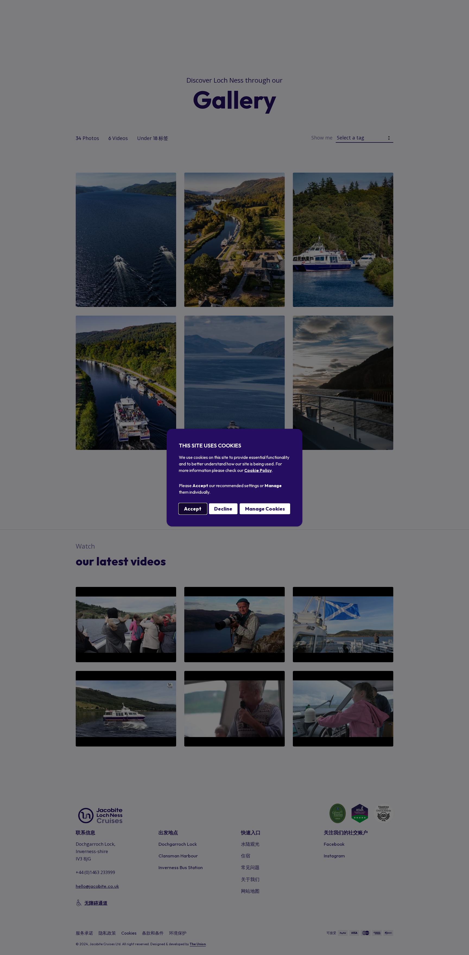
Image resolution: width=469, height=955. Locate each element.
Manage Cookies (265, 508)
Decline (223, 508)
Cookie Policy (258, 470)
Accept (192, 508)
